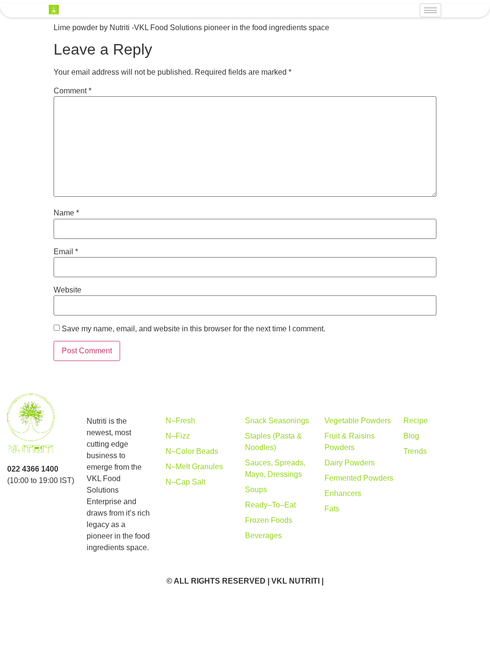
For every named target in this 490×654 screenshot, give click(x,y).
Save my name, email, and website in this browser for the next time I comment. (193, 329)
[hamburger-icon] (430, 10)
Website (67, 290)
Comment (72, 91)
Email (66, 252)
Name (66, 213)
